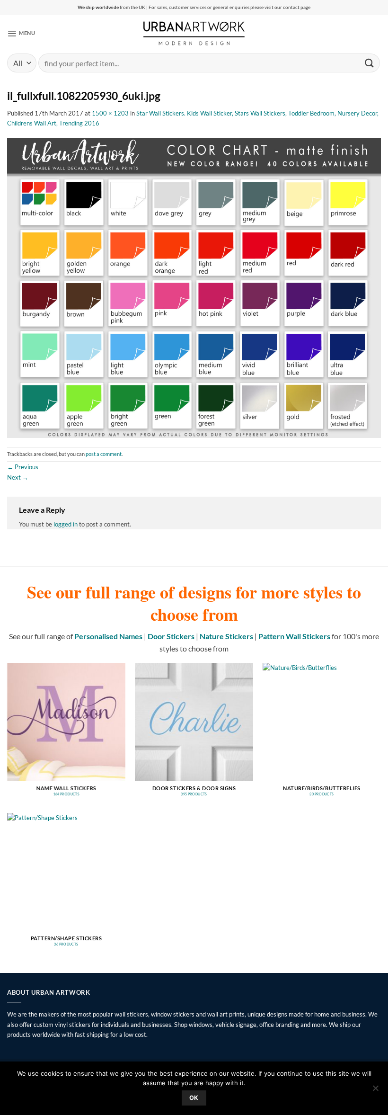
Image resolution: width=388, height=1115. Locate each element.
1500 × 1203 (110, 113)
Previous (22, 467)
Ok (194, 1097)
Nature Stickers (226, 636)
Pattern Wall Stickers (294, 636)
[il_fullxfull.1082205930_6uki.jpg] (194, 287)
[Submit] (369, 63)
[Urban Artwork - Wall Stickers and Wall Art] (194, 33)
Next (17, 477)
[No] (375, 1090)
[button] (21, 33)
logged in (65, 524)
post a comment (104, 454)
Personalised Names (108, 636)
